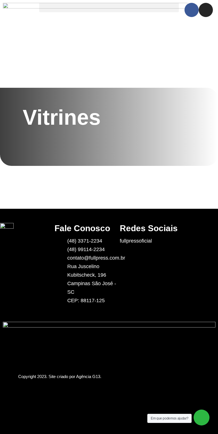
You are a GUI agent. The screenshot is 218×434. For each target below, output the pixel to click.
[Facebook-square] (142, 251)
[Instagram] (206, 10)
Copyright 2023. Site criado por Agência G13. (59, 376)
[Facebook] (192, 10)
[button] (109, 7)
